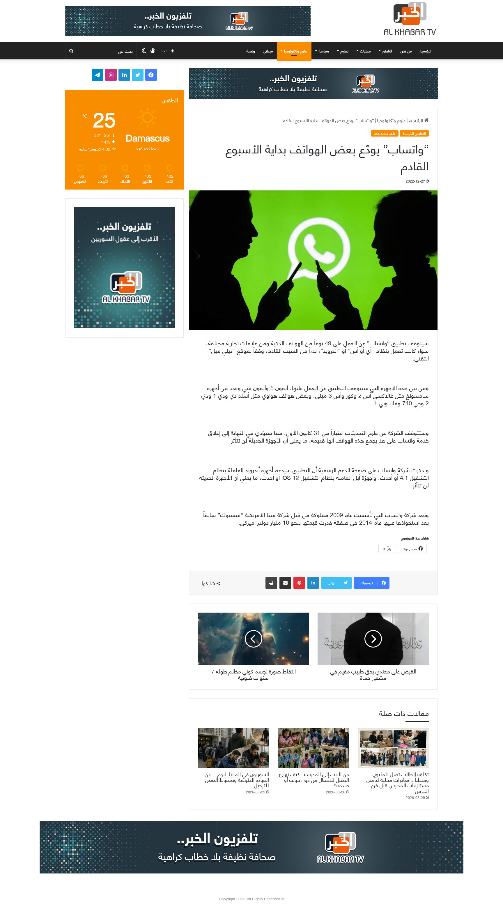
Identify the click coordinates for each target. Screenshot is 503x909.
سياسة (324, 50)
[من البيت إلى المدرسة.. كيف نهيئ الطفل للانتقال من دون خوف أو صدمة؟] (313, 748)
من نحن (406, 50)
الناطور (387, 50)
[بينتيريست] (299, 583)
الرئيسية (426, 50)
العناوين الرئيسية (414, 133)
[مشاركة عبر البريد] (285, 583)
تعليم (344, 50)
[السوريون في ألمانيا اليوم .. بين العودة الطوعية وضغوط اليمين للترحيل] (233, 748)
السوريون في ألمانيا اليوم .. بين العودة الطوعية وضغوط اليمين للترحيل (237, 779)
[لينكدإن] (313, 583)
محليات (365, 50)
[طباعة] (271, 583)
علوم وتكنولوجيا (295, 50)
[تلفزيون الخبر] (409, 18)
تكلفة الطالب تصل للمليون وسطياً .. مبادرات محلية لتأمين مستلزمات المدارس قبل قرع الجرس (397, 782)
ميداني (268, 50)
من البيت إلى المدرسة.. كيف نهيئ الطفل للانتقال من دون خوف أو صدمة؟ (314, 779)
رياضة (251, 50)
